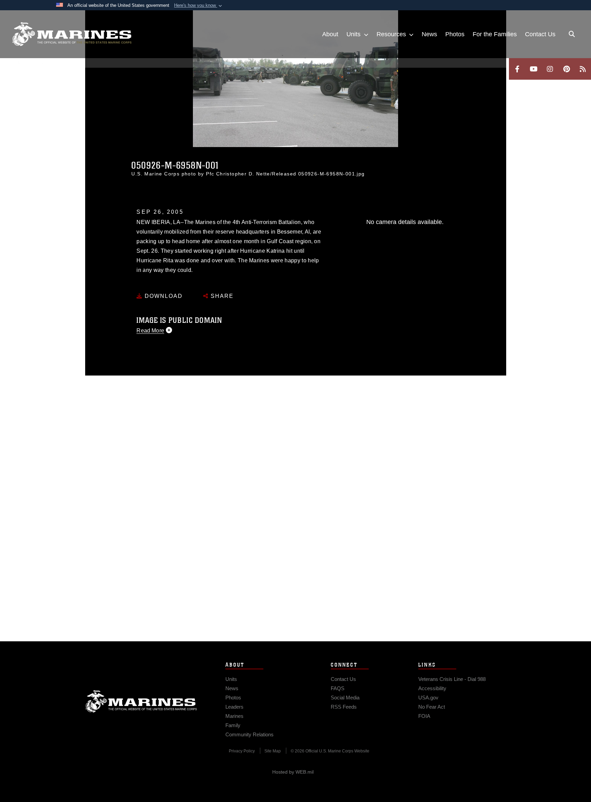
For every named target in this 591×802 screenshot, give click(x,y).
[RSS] (583, 69)
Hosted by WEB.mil (293, 772)
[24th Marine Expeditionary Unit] (72, 34)
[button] (198, 5)
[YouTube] (533, 69)
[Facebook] (517, 69)
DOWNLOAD (163, 296)
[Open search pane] (572, 34)
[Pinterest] (566, 69)
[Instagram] (550, 69)
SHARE (221, 296)
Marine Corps (141, 701)
